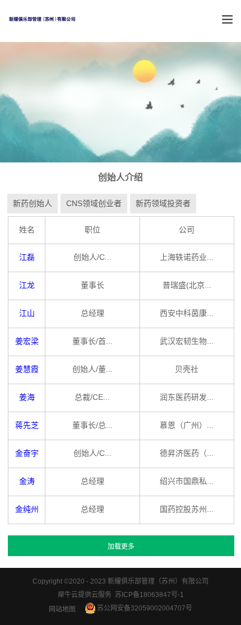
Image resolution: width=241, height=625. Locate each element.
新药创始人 (32, 203)
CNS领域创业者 (94, 203)
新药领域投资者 (163, 203)
